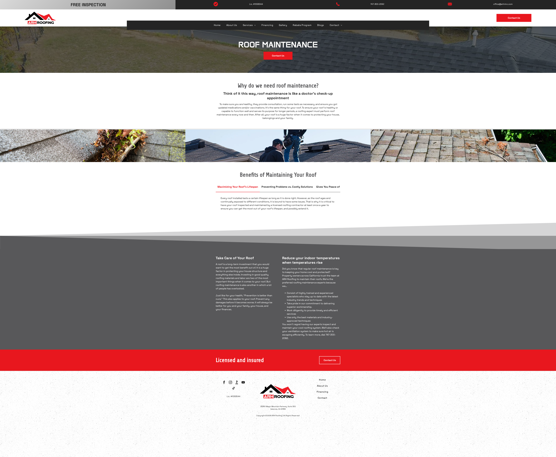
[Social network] (236, 383)
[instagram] (230, 383)
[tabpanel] (278, 204)
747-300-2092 (377, 4)
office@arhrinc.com (503, 4)
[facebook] (224, 383)
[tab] (238, 187)
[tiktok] (233, 388)
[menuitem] (217, 25)
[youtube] (243, 383)
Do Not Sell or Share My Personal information (279, 438)
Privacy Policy (226, 438)
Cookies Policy (244, 438)
